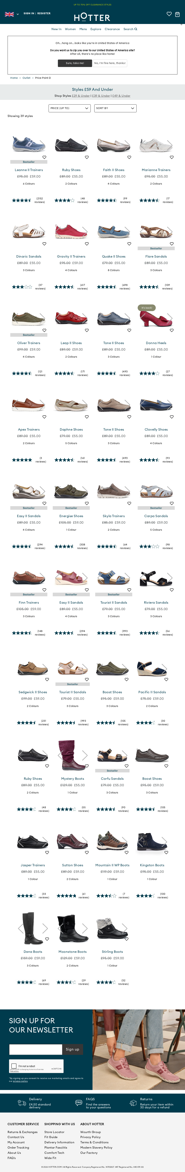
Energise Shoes (71, 516)
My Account (16, 1142)
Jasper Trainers (33, 865)
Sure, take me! (75, 63)
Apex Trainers (29, 429)
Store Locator (54, 1132)
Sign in (29, 13)
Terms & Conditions (94, 1142)
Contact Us (16, 1137)
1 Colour (156, 357)
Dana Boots (33, 951)
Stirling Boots (112, 951)
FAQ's (12, 1158)
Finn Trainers (29, 602)
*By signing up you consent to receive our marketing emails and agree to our (46, 1079)
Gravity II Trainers (71, 256)
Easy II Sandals (29, 516)
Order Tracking (18, 1147)
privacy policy (20, 1081)
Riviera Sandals (156, 602)
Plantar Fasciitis (55, 1147)
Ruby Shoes (71, 170)
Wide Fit (50, 1158)
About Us (14, 1152)
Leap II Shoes (71, 343)
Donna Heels (156, 343)
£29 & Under (81, 95)
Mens (83, 29)
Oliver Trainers (28, 343)
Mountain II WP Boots (112, 865)
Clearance (112, 29)
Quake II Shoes (114, 256)
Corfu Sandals (112, 778)
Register (44, 13)
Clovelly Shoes (156, 429)
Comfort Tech (54, 1152)
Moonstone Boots (73, 951)
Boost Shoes (112, 692)
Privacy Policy (90, 1137)
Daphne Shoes (71, 429)
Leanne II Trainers (29, 170)
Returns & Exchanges (23, 1132)
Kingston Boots (152, 865)
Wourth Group (90, 1132)
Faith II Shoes (113, 170)
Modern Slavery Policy (96, 1147)
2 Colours (71, 184)
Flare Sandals (156, 256)
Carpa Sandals (156, 516)
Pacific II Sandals (152, 692)
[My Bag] (178, 14)
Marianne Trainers (156, 170)
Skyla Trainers (114, 516)
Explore (96, 29)
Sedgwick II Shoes (33, 692)
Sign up (72, 1049)
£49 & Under (121, 95)
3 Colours (29, 270)
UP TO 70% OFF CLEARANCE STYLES (92, 5)
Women (70, 29)
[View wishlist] (169, 14)
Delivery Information (59, 1142)
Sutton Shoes (72, 865)
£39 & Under (101, 95)
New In (56, 29)
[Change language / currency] (11, 15)
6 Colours (29, 184)
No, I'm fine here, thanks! (110, 63)
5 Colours (71, 443)
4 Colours (114, 184)
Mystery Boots (72, 778)
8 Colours (114, 270)
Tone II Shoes (113, 343)
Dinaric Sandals (28, 256)
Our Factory (89, 1152)
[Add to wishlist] (42, 159)
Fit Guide (51, 1137)
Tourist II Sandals (113, 602)
